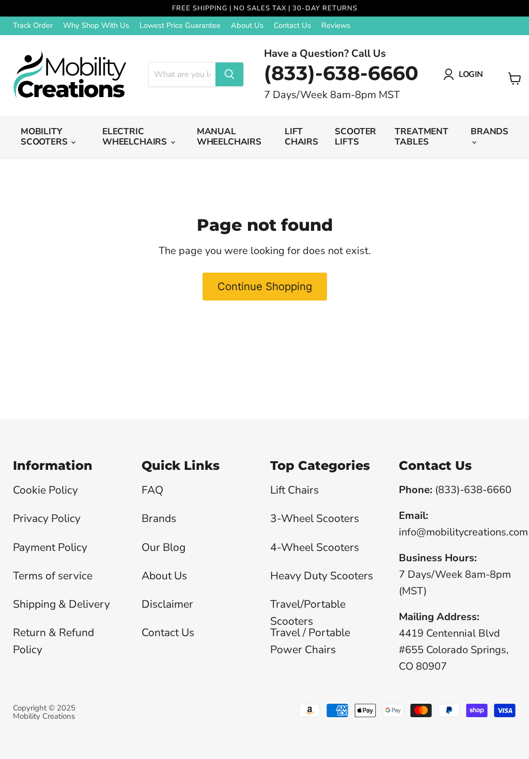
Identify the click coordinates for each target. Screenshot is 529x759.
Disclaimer (167, 604)
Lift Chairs (301, 136)
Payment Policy (50, 547)
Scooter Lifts (355, 136)
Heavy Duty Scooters (321, 575)
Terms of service (52, 575)
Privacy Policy (47, 518)
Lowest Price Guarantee (180, 25)
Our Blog (163, 547)
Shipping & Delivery (61, 604)
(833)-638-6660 (341, 73)
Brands (489, 131)
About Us (247, 25)
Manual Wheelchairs (229, 136)
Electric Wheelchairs (135, 136)
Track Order (33, 25)
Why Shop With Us (96, 25)
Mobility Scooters (45, 136)
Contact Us (292, 25)
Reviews (335, 25)
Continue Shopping (264, 286)
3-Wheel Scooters (314, 518)
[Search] (229, 74)
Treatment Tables (421, 136)
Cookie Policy (45, 490)
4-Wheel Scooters (314, 547)
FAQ (152, 490)
